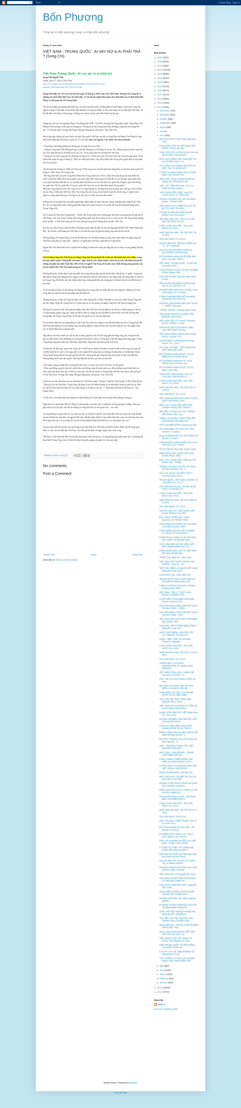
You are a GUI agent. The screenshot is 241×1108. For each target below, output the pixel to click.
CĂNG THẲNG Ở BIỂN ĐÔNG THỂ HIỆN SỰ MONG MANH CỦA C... (176, 760)
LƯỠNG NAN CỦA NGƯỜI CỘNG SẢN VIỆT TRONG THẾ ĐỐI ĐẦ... (178, 767)
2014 (160, 107)
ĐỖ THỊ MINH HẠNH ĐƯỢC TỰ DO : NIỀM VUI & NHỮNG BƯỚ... (177, 355)
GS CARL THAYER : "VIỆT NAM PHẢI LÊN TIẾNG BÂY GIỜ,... (177, 348)
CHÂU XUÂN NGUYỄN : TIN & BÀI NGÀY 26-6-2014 (175, 494)
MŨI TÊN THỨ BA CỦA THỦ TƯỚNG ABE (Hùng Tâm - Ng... (177, 412)
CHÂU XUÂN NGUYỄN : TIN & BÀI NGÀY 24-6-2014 (175, 804)
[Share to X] (82, 455)
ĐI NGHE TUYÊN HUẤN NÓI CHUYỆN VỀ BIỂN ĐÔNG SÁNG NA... (178, 906)
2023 (160, 70)
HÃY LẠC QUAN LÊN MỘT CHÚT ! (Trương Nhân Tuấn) (176, 474)
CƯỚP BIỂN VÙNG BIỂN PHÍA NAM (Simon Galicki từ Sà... (176, 600)
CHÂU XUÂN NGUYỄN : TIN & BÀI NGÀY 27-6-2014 (175, 382)
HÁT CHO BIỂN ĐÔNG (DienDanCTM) (177, 425)
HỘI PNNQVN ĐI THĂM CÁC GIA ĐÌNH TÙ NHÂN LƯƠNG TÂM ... (178, 525)
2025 (160, 61)
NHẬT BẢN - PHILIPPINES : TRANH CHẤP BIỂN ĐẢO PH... (176, 753)
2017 (160, 94)
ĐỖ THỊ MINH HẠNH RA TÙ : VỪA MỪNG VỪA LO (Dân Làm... (175, 362)
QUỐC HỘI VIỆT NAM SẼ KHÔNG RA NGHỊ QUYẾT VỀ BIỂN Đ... (177, 912)
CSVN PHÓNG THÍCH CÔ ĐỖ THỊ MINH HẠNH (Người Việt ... (178, 271)
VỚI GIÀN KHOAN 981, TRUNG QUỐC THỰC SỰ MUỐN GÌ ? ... (178, 487)
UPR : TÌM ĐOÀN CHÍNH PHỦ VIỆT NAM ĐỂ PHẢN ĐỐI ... (176, 747)
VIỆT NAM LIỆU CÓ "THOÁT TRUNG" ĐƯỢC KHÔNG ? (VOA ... (177, 322)
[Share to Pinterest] (88, 455)
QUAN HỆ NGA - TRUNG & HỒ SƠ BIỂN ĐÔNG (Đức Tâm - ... (178, 926)
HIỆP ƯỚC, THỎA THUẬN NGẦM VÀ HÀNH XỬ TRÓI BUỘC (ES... (177, 180)
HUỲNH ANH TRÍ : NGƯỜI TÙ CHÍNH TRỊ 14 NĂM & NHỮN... (177, 862)
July (162, 131)
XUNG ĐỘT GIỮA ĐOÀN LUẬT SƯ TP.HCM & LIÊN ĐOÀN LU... (175, 375)
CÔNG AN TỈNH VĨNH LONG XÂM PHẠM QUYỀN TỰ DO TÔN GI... (176, 727)
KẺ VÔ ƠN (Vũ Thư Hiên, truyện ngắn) (177, 449)
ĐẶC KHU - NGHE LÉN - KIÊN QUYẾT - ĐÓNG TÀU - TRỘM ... (178, 461)
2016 (160, 99)
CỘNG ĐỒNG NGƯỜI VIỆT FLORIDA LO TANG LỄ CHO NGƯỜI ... (177, 532)
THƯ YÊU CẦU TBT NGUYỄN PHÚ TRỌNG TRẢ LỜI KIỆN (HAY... (176, 919)
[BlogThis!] (78, 455)
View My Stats (120, 1092)
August (163, 127)
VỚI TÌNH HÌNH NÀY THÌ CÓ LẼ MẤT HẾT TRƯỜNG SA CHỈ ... (177, 220)
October (164, 119)
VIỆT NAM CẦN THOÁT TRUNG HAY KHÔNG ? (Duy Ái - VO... (177, 562)
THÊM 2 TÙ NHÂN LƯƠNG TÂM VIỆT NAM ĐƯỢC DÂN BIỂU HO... (177, 419)
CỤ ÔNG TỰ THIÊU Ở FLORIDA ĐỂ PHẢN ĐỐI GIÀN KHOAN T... (176, 848)
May (162, 966)
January (164, 982)
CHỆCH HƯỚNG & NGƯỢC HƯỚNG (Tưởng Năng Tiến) (177, 586)
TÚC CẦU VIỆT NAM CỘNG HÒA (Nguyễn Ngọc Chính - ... (175, 700)
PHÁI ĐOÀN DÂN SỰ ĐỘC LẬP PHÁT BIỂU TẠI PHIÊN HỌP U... (177, 797)
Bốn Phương (73, 17)
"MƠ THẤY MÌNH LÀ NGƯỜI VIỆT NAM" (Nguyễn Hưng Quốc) (178, 569)
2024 (160, 66)
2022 (160, 74)
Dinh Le (57, 455)
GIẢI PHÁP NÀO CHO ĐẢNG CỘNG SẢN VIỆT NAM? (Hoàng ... (176, 328)
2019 (160, 86)
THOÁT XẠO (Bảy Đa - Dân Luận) (175, 557)
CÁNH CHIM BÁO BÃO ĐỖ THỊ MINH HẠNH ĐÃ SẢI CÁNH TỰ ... (177, 297)
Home (94, 555)
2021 (160, 78)
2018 (160, 90)
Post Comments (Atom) (67, 560)
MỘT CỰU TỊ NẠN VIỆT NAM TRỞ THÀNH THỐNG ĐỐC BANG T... (175, 406)
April (162, 970)
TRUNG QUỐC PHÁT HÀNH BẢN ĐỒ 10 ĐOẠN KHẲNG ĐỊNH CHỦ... (177, 580)
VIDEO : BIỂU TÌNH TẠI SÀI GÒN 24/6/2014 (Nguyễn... (175, 640)
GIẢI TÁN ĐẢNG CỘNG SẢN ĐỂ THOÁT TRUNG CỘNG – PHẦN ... (178, 607)
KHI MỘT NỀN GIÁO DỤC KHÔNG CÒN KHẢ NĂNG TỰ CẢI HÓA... (178, 291)
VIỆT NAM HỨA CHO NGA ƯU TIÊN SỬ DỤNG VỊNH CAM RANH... (178, 707)
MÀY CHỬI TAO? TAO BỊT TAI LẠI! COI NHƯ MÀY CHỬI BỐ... (177, 778)
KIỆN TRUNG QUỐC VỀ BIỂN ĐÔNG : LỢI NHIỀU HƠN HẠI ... (177, 946)
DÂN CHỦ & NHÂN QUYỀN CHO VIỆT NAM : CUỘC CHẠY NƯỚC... (177, 842)
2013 (160, 988)
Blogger (133, 1083)
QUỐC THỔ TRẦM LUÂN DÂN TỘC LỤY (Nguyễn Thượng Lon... (176, 633)
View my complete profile (166, 1009)
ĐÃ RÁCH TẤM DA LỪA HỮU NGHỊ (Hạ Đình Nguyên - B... (178, 740)
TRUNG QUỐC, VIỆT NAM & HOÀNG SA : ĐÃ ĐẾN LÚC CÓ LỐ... (178, 481)
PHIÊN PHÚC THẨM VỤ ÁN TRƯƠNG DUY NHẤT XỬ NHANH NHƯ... (177, 538)
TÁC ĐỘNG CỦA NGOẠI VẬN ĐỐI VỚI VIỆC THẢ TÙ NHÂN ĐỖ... (177, 167)
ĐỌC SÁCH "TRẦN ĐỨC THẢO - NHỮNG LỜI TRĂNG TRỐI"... (175, 518)
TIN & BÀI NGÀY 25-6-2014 (172, 506)
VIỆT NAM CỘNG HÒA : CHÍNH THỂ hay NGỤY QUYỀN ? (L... (176, 673)
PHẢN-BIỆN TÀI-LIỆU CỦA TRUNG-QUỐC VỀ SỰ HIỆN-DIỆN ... (176, 693)
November (165, 115)
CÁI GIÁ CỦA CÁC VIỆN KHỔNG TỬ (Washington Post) (176, 952)
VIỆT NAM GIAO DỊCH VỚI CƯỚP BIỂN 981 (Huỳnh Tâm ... (178, 620)
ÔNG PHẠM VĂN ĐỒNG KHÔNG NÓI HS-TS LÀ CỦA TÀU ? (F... (177, 284)
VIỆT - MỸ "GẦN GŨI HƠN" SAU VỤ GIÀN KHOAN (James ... (176, 187)
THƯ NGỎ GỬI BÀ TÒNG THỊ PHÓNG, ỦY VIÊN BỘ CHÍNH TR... (177, 879)
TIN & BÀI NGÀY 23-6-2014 (172, 816)
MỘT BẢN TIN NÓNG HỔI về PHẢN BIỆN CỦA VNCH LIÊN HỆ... (176, 687)
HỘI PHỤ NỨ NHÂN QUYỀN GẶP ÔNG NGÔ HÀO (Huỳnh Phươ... (178, 855)
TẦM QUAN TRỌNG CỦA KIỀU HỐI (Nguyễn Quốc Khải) (176, 315)
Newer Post (49, 555)
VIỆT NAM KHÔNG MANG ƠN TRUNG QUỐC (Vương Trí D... (177, 335)
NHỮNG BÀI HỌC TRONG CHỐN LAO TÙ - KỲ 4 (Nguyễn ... (177, 244)
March (163, 974)
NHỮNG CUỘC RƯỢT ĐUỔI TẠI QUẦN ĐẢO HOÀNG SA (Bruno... (178, 784)
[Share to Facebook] (85, 455)
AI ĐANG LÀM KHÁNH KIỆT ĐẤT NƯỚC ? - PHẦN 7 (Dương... (178, 304)
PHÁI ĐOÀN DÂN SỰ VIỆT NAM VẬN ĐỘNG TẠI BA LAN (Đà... (177, 147)
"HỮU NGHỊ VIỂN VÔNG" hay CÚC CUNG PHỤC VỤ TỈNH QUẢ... (176, 193)
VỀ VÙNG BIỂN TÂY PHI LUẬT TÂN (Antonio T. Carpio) (176, 430)
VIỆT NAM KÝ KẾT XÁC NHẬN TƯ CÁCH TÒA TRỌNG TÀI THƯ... (175, 939)
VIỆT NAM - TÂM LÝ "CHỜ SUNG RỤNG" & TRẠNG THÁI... (175, 593)
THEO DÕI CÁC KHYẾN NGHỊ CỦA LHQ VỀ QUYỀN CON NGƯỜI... (178, 153)
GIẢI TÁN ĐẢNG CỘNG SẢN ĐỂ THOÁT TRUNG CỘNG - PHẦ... (178, 613)
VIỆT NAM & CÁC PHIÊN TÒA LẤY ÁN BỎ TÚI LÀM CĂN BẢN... (177, 207)
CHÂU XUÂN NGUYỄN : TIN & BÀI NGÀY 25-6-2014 (175, 646)
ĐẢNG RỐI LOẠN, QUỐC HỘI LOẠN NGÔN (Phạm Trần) (176, 454)
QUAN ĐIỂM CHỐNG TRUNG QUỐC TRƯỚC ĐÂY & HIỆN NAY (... (177, 892)
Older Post (137, 555)
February (164, 978)
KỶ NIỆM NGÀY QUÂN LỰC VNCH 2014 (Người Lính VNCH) (176, 835)
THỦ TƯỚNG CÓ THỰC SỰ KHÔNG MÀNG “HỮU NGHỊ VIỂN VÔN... (177, 959)
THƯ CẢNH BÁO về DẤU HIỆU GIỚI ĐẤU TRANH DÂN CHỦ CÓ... (176, 545)
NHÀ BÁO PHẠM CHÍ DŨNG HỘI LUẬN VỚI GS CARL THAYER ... (178, 868)
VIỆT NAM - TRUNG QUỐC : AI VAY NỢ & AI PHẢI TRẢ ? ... (178, 264)
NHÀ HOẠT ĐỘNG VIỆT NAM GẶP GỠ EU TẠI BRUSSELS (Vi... (177, 160)
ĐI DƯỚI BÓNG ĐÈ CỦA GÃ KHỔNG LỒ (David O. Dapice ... (178, 437)
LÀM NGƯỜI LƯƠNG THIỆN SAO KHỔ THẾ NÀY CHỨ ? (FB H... (178, 443)
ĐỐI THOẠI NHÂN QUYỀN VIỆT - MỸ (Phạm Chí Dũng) (177, 828)
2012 (160, 992)
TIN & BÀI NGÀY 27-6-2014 (172, 239)
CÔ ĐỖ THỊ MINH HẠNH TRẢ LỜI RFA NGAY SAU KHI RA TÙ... (177, 173)
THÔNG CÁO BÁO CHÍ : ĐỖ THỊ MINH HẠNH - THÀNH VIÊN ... (177, 200)
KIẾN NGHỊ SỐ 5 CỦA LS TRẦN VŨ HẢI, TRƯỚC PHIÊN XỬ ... (178, 791)
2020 (160, 82)
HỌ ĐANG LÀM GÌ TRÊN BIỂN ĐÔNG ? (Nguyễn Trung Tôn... (178, 627)
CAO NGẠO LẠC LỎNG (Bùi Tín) (175, 575)
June (162, 135)
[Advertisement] (120, 1046)
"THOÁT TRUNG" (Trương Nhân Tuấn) (177, 310)
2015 (160, 103)
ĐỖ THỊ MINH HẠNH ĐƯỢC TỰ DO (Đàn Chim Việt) (176, 368)
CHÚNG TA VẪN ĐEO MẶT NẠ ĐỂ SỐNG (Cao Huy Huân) (175, 213)
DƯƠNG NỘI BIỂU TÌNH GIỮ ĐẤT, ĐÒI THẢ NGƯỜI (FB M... (178, 720)
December (165, 110)
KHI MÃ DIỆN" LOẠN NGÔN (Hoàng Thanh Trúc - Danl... (176, 342)
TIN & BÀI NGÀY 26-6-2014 (172, 394)
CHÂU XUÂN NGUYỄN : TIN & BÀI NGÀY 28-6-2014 (175, 227)
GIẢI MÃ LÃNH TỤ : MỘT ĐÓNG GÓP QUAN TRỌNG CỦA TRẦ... (177, 512)
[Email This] (75, 455)
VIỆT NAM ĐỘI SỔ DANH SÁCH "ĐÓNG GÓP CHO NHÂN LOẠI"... (178, 399)
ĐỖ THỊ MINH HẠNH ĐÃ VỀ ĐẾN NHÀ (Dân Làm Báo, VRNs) (177, 257)
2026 (160, 57)
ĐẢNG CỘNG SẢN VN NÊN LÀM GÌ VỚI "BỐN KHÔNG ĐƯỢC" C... (178, 733)
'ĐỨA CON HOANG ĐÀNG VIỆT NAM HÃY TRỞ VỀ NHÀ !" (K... (177, 933)
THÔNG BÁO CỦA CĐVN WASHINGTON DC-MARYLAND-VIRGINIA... (176, 666)
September (165, 123)
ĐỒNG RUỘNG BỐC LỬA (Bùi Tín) (176, 772)
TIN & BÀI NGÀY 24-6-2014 (172, 659)
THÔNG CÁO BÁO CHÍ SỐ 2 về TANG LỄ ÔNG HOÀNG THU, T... (177, 467)
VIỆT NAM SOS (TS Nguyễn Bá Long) (177, 874)
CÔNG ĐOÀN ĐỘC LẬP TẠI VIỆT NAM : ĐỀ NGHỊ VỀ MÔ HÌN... (178, 551)
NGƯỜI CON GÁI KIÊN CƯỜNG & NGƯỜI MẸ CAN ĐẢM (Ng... (175, 251)
